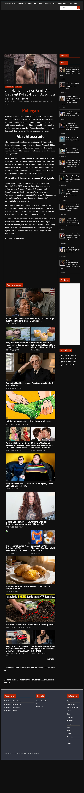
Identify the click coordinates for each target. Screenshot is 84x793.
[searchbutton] (78, 7)
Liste (68, 727)
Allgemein (21, 3)
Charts (69, 711)
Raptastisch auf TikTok (67, 365)
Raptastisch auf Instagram (68, 358)
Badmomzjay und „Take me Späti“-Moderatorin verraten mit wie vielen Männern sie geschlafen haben (70, 71)
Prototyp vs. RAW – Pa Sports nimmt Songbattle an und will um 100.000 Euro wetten (73, 250)
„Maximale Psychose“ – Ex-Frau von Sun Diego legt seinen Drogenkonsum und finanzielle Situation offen (69, 193)
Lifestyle (32, 3)
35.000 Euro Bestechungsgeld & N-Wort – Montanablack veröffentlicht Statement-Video (70, 264)
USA (68, 740)
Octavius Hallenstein (23, 101)
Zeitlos (69, 743)
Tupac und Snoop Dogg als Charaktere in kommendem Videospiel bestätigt (73, 178)
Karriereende (43, 101)
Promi (69, 733)
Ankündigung (49, 3)
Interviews (62, 3)
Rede (6, 104)
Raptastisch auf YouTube (68, 361)
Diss (40, 3)
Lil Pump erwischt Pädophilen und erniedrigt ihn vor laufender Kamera (29, 681)
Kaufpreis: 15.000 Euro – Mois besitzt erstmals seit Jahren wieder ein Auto (73, 85)
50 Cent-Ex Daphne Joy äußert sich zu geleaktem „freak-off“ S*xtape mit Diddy (73, 236)
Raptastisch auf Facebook (68, 355)
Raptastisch (10, 3)
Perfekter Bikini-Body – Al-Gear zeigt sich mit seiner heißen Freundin (72, 150)
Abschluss (35, 101)
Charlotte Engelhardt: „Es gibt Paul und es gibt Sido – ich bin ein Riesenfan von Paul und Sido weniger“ (70, 164)
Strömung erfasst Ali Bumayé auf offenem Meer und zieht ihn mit (72, 139)
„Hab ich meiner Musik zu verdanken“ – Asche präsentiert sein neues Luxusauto (72, 207)
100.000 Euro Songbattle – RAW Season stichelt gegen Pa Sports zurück (73, 114)
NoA (68, 730)
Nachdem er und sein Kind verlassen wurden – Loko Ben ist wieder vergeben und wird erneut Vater (70, 100)
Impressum (39, 706)
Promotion (70, 737)
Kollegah (49, 101)
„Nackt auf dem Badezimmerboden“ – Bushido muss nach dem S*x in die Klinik (73, 126)
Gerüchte (73, 3)
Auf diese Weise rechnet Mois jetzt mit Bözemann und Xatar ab (29, 669)
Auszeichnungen (72, 707)
